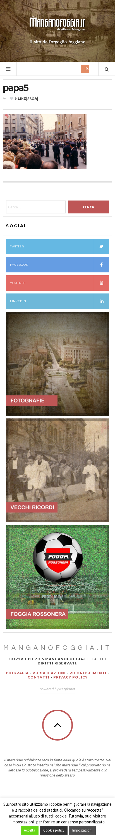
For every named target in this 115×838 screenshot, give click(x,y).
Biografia (17, 673)
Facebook (19, 265)
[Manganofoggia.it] (57, 30)
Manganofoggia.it (57, 648)
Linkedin (18, 301)
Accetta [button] (29, 830)
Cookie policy (53, 830)
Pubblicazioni (49, 673)
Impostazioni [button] (82, 830)
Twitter (17, 246)
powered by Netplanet (57, 688)
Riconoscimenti (88, 673)
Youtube (18, 283)
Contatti (38, 677)
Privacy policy (70, 677)
